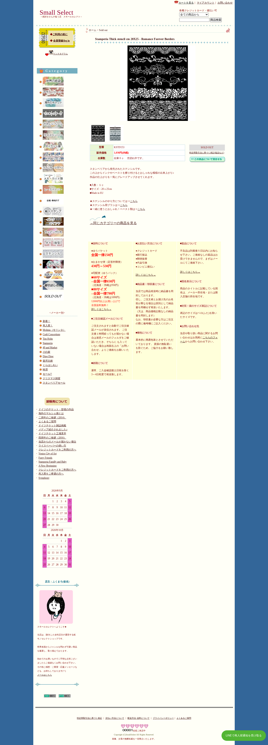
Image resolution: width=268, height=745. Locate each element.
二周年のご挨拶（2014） (52, 417)
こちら (134, 201)
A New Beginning (48, 465)
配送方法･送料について (138, 718)
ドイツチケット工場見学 (52, 433)
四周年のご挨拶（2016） (52, 437)
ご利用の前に (60, 34)
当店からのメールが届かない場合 (57, 441)
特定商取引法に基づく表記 (89, 718)
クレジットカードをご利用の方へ (57, 449)
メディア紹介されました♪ (53, 429)
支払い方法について (114, 718)
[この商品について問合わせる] (207, 161)
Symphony (44, 477)
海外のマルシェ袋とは (51, 413)
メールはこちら (44, 675)
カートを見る (186, 2)
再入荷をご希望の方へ (51, 473)
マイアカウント (205, 2)
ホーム (92, 30)
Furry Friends (45, 457)
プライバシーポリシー (163, 718)
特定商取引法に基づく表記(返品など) (206, 152)
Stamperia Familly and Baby (53, 461)
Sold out (103, 30)
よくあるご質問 (47, 421)
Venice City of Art (48, 453)
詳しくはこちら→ (101, 309)
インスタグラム (60, 54)
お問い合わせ (225, 2)
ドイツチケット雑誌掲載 (52, 425)
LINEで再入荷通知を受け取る (244, 735)
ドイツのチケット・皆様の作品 (56, 409)
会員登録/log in (61, 40)
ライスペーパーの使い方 (52, 445)
